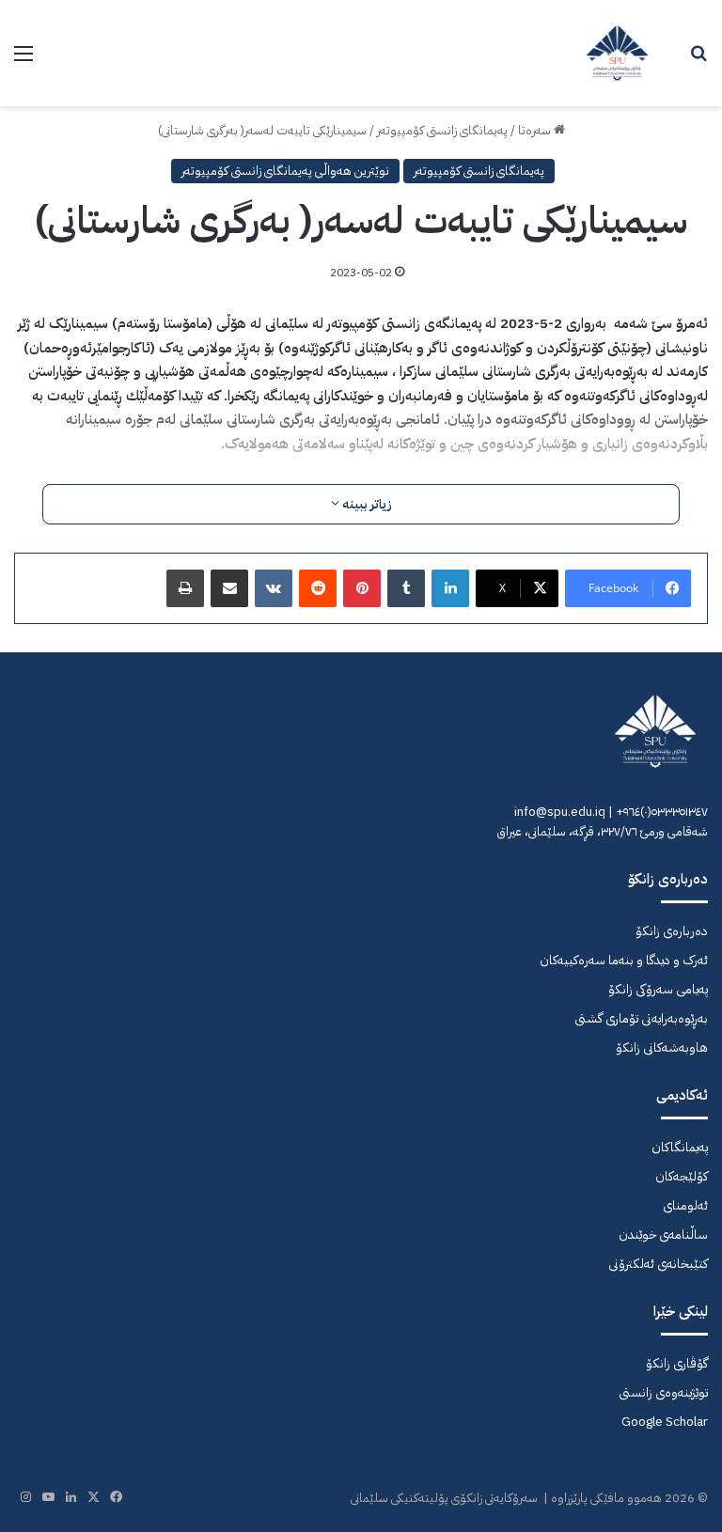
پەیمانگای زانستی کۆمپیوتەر (442, 130)
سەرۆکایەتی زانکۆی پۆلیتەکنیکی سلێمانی (444, 1498)
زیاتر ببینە (365, 504)
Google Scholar (664, 1421)
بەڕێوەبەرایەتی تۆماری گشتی (641, 1018)
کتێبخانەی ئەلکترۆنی (658, 1264)
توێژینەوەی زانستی (663, 1392)
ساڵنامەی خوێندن (663, 1234)
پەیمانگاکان (679, 1147)
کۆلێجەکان (681, 1176)
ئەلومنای (685, 1205)
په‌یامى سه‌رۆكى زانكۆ (658, 989)
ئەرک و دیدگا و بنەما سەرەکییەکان (624, 960)
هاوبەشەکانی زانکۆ (662, 1047)
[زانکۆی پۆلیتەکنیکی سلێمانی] (617, 53)
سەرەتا (536, 130)
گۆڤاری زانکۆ (677, 1363)
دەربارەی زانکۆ (672, 931)
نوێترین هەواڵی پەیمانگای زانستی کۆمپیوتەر (285, 171)
